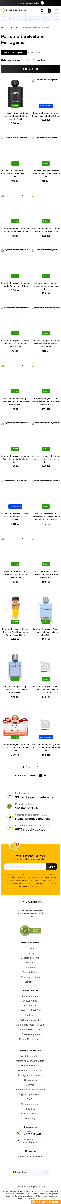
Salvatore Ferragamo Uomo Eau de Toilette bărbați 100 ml (45, 114)
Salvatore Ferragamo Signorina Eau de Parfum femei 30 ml (15, 230)
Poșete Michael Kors (29, 1039)
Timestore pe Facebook (30, 1156)
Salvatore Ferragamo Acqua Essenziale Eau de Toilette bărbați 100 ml (45, 631)
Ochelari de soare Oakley (30, 1029)
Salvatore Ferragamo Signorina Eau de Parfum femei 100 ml (15, 285)
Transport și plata (30, 1065)
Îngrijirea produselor (29, 1094)
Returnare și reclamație (30, 1070)
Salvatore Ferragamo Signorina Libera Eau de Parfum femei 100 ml (15, 516)
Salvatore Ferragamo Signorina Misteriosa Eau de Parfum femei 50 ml (46, 343)
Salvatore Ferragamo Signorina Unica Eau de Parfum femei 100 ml (15, 747)
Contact (30, 1085)
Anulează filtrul (35, 52)
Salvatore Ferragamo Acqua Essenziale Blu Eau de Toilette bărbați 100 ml (46, 401)
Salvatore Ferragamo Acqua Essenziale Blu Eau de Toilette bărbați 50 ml (15, 401)
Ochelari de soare (30, 958)
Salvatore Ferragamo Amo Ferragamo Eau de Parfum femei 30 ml (15, 574)
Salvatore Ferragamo (13, 52)
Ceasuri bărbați (30, 996)
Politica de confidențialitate (29, 1061)
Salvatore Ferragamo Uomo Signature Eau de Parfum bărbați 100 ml (15, 115)
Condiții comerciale (30, 1056)
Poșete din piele (29, 1034)
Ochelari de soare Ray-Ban (30, 1024)
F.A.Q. (30, 1099)
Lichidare (30, 982)
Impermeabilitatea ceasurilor (30, 1089)
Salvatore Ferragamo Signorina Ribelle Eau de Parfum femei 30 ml (15, 458)
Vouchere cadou (29, 977)
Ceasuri (30, 948)
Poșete (29, 962)
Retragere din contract (30, 1075)
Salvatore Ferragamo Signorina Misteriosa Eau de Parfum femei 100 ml (15, 343)
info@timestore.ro (32, 1142)
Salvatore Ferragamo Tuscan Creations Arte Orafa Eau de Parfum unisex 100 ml (15, 631)
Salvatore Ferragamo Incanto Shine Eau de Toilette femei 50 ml (15, 173)
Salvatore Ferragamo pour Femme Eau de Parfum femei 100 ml (46, 286)
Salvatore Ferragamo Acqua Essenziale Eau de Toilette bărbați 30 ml (45, 689)
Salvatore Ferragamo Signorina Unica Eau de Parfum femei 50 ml (46, 747)
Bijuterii (30, 953)
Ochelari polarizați (30, 1020)
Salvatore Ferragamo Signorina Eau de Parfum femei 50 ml (46, 230)
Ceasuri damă (30, 1000)
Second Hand (30, 972)
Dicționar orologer (29, 1104)
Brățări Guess (30, 1015)
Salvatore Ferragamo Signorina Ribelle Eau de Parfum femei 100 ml (46, 458)
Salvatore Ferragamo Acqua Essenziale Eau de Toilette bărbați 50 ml (15, 689)
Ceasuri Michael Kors (30, 1010)
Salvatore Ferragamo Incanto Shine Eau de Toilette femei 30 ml (46, 173)
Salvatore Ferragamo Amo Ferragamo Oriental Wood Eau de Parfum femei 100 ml (46, 516)
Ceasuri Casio (30, 1005)
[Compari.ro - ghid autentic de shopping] (30, 935)
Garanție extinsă (29, 1113)
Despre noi (30, 1080)
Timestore (8, 27)
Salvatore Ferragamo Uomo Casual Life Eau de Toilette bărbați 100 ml (45, 574)
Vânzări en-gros (30, 1118)
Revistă (30, 1109)
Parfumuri (18, 27)
